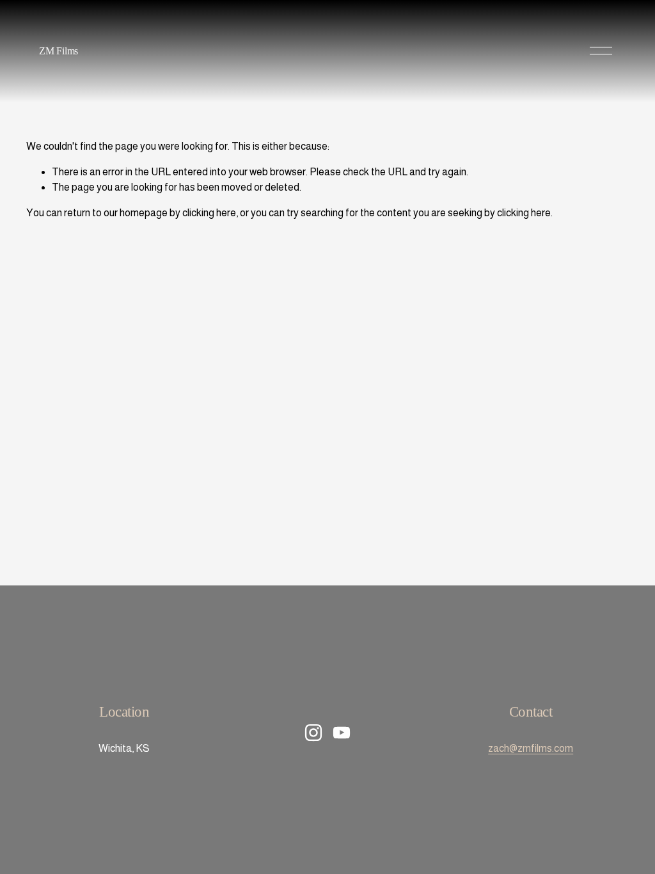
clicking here (209, 212)
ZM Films (58, 50)
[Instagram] (313, 733)
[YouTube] (342, 733)
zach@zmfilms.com (530, 748)
